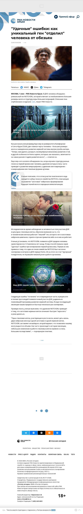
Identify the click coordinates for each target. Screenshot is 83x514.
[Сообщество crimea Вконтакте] (33, 433)
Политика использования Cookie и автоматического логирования (40, 469)
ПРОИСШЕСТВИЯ (47, 448)
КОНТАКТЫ (42, 455)
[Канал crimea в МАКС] (57, 433)
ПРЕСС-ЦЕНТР (23, 455)
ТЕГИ (73, 455)
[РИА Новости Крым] (23, 21)
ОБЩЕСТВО (36, 448)
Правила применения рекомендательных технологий (36, 474)
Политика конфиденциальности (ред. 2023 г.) (33, 472)
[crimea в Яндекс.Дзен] (41, 433)
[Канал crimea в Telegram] (26, 433)
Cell (33, 102)
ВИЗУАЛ (57, 448)
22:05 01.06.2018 (16, 42)
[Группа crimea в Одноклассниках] (49, 433)
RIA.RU (66, 455)
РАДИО (33, 455)
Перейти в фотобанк (31, 82)
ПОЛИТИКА (27, 448)
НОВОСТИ (12, 455)
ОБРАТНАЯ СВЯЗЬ (55, 455)
